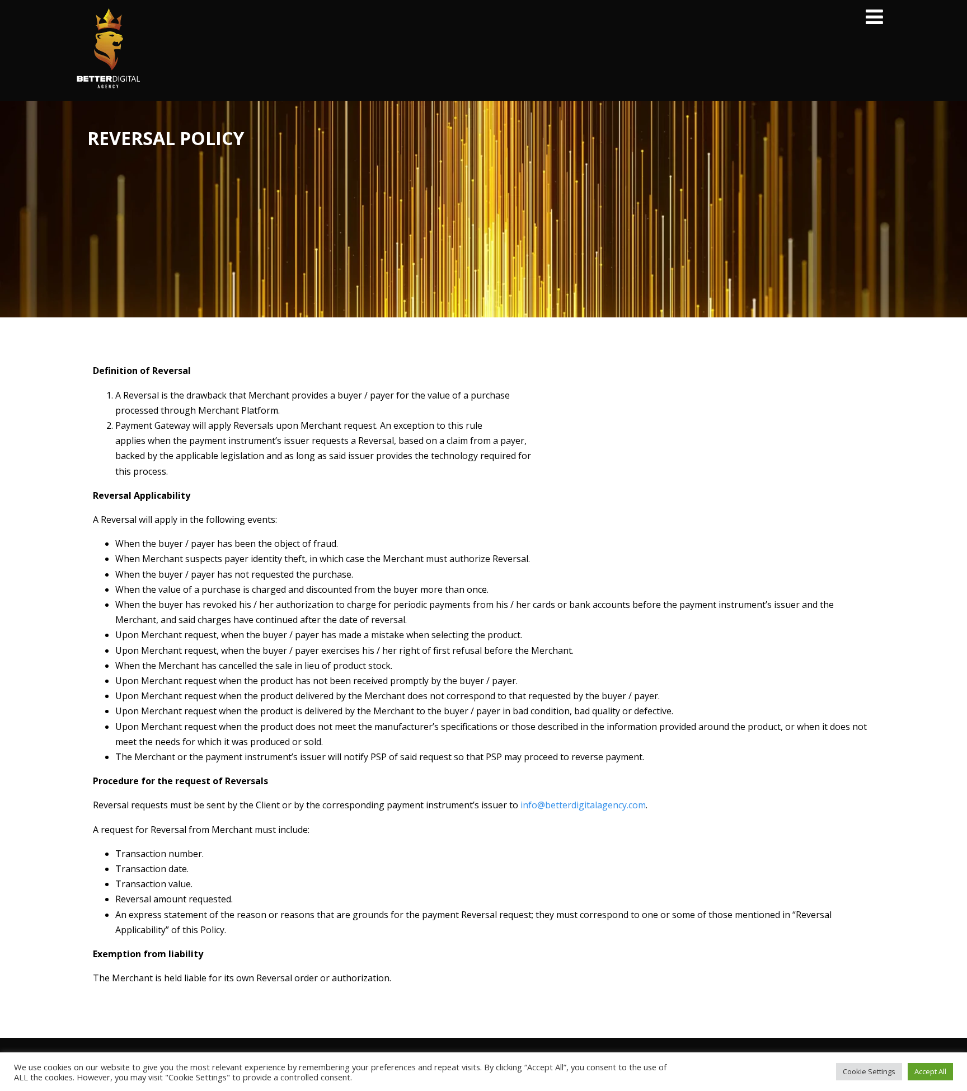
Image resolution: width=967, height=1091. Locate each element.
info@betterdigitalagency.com (583, 805)
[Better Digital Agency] (108, 94)
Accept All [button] (930, 1071)
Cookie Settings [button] (869, 1071)
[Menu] (874, 16)
